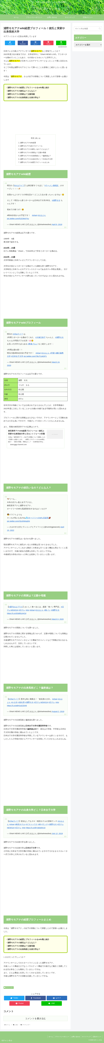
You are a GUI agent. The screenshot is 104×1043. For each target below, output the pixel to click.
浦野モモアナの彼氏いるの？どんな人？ (34, 149)
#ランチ (44, 824)
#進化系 (21, 702)
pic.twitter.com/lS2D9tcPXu (18, 219)
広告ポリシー (97, 1036)
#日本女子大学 (17, 356)
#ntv (27, 610)
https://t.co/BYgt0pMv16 (35, 828)
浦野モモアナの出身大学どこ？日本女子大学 (36, 159)
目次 (33, 138)
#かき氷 (14, 702)
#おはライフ (19, 186)
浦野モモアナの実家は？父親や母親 (33, 152)
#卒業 (52, 353)
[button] (100, 28)
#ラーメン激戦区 (51, 186)
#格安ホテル (20, 824)
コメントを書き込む (35, 1018)
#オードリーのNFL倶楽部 (38, 518)
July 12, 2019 (57, 833)
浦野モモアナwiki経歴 (28, 143)
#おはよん (42, 215)
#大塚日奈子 (40, 337)
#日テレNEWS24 (41, 702)
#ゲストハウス (32, 824)
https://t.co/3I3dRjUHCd (16, 613)
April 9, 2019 (57, 224)
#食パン (47, 610)
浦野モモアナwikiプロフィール (31, 146)
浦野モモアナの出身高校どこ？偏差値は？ (35, 156)
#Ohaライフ (18, 334)
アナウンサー (9, 987)
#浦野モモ (56, 200)
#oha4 (34, 215)
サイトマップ (86, 1036)
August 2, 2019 (58, 711)
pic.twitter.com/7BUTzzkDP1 (35, 356)
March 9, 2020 (58, 619)
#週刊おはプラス (16, 607)
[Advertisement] (36, 118)
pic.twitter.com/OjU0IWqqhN (18, 521)
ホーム (51, 1036)
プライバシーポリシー (62, 1036)
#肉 (39, 824)
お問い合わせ (75, 1036)
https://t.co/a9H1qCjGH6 (17, 706)
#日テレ (22, 610)
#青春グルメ (33, 344)
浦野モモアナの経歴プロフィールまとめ (34, 162)
